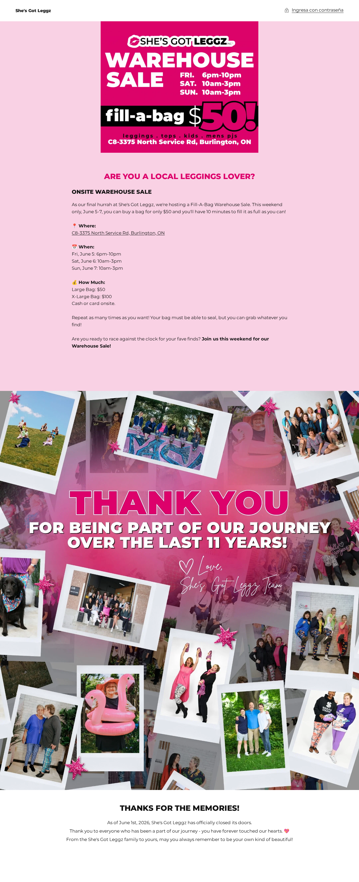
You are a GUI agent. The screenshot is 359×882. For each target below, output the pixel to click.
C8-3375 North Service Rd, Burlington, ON (118, 233)
